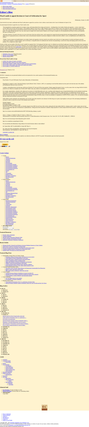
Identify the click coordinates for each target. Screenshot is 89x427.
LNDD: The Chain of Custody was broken (12, 61)
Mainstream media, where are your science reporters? (14, 62)
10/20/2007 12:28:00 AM (8, 132)
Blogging (10, 383)
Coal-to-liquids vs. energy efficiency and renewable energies (19, 275)
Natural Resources (10, 219)
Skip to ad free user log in (8, 7)
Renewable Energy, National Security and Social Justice (18, 259)
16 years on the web (7, 139)
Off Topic (5, 377)
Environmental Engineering (12, 168)
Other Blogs (8, 378)
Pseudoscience (9, 374)
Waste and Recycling (10, 369)
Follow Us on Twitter (7, 420)
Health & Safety (9, 174)
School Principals (9, 224)
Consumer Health (6, 360)
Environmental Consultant (11, 167)
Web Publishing (9, 382)
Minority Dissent (6, 56)
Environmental (3, 4)
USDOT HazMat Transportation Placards (12, 238)
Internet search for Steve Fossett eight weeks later (13, 316)
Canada (4, 155)
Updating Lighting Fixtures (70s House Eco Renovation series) (16, 249)
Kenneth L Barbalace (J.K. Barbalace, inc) (19, 422)
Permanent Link (3, 69)
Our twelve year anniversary (9, 319)
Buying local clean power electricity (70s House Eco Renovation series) (18, 247)
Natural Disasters (9, 368)
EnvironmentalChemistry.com (6, 2)
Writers (9, 380)
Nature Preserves (9, 220)
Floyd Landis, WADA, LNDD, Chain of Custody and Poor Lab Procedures (19, 63)
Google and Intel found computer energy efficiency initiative (19, 264)
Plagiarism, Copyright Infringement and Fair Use (19, 425)
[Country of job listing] (16, 229)
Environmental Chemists (11, 164)
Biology (7, 157)
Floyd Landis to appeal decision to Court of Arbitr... (14, 325)
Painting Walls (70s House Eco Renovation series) (14, 250)
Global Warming (9, 367)
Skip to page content (7, 6)
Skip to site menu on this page (9, 8)
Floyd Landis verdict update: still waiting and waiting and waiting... (17, 65)
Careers (27, 4)
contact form (18, 46)
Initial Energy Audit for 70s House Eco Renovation (14, 246)
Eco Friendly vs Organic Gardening (13, 279)
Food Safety (8, 362)
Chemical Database (7, 236)
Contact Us (5, 419)
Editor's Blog (6, 12)
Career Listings (4, 153)
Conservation (8, 204)
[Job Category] (8, 228)
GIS (6, 172)
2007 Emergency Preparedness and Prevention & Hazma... (16, 323)
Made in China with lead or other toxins (14, 269)
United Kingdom (6, 179)
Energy (4, 363)
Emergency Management (11, 207)
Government (8, 173)
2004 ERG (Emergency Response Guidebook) (13, 240)
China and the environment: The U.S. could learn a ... (14, 317)
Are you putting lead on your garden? (14, 278)
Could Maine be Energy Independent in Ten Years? (17, 258)
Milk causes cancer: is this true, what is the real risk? (17, 270)
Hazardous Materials (17, 4)
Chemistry (9, 4)
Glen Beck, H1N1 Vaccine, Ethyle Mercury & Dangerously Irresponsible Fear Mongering (25, 268)
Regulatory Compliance (11, 175)
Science (7, 178)
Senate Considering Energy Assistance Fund (15, 260)
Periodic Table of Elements (9, 235)
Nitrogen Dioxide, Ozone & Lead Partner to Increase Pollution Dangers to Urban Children (22, 245)
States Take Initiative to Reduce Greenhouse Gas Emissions (19, 262)
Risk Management (10, 177)
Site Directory (6, 417)
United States (6, 199)
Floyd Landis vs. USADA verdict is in (11, 66)
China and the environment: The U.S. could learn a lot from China (20, 282)
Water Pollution (9, 370)
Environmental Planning (11, 217)
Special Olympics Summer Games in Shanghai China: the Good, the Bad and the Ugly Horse (26, 283)
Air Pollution (8, 365)
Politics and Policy (7, 373)
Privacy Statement (7, 414)
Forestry (7, 170)
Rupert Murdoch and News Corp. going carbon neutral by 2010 (20, 265)
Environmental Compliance (12, 165)
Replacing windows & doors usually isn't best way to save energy (20, 257)
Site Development (9, 379)
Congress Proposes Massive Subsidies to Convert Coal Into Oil (19, 273)
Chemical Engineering (10, 158)
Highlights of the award (8, 54)
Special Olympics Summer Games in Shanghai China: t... (15, 320)
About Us (5, 416)
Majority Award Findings (8, 55)
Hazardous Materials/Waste (12, 193)
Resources (5, 375)
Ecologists (8, 160)
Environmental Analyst (11, 209)
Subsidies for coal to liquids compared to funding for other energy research (22, 274)
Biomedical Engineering (11, 200)
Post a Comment (4, 134)
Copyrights (10, 384)
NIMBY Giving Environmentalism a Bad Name (16, 263)
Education (8, 162)
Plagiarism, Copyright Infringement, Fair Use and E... (14, 322)
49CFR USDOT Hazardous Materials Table (12, 237)
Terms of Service (6, 415)
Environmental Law (10, 169)
